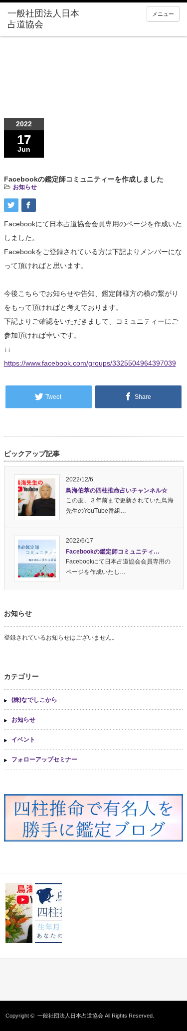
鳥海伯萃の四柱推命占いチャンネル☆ (117, 490)
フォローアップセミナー (44, 759)
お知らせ (25, 187)
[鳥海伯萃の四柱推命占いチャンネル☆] (18, 913)
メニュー (163, 14)
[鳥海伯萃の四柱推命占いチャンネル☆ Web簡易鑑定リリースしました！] (93, 913)
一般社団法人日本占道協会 (70, 1016)
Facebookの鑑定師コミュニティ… (113, 551)
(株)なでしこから (34, 699)
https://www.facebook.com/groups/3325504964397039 (90, 363)
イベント (23, 739)
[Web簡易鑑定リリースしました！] (48, 913)
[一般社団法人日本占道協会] (44, 19)
